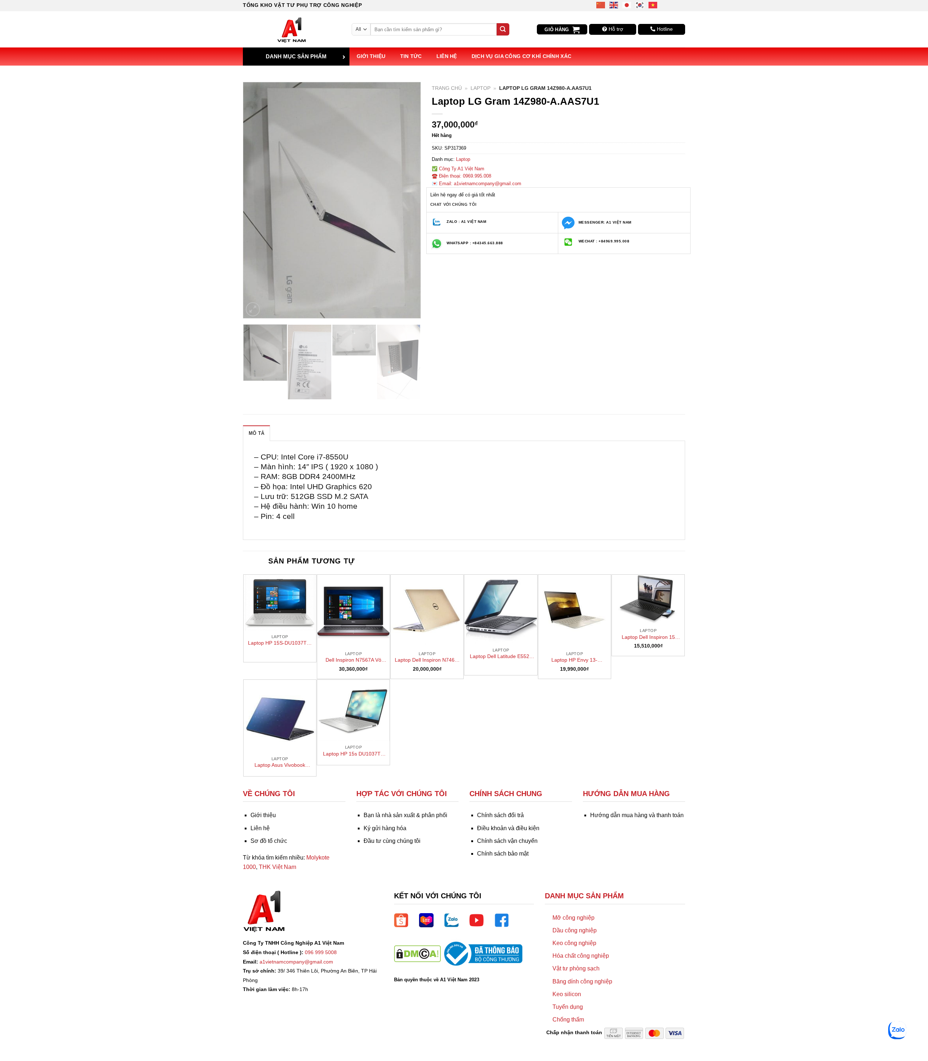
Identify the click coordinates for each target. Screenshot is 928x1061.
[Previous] (255, 200)
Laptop (480, 88)
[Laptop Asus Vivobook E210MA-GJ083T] (280, 716)
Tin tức (411, 56)
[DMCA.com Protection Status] (417, 953)
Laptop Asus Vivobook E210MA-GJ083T (279, 765)
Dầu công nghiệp (574, 930)
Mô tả (256, 433)
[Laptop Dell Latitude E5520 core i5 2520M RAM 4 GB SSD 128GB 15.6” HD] (500, 609)
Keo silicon (566, 994)
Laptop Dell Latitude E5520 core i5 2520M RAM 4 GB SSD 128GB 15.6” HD (501, 656)
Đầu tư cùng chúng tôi (392, 841)
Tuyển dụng (567, 1007)
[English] (614, 4)
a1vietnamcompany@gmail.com (296, 962)
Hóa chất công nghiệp (580, 956)
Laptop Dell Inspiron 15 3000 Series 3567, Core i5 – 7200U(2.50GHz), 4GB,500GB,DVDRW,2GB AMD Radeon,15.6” (648, 637)
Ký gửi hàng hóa (385, 828)
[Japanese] (627, 4)
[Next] (407, 200)
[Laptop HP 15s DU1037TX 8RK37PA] (353, 710)
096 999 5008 (321, 952)
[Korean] (640, 4)
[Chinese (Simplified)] (601, 4)
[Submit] (503, 29)
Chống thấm (568, 1019)
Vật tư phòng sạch (576, 968)
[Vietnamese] (653, 4)
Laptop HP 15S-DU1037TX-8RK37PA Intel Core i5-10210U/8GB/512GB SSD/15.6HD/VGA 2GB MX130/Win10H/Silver (280, 643)
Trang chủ (447, 88)
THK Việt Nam (277, 867)
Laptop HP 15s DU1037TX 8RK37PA (353, 754)
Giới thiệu (371, 56)
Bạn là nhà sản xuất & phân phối (405, 815)
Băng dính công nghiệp (582, 981)
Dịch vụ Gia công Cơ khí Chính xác (522, 56)
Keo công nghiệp (574, 943)
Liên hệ (446, 56)
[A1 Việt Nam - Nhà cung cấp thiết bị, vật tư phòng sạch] (292, 29)
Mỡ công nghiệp (573, 918)
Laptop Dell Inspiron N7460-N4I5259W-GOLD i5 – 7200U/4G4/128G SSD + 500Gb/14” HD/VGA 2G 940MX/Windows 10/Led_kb (427, 660)
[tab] (256, 433)
